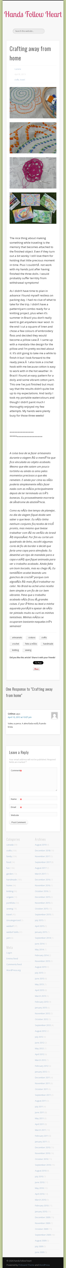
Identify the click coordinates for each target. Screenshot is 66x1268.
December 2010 (42, 1147)
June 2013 (39, 978)
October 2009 (41, 1228)
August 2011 (40, 1100)
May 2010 (39, 1188)
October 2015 (41, 908)
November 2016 (42, 885)
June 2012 (39, 1042)
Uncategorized (13, 920)
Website (15, 815)
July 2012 (39, 1036)
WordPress (44, 1264)
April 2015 (39, 926)
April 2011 (39, 1124)
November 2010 (42, 1153)
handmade (48, 643)
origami (9, 897)
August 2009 (40, 1240)
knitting (15, 650)
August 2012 (40, 1031)
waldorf (9, 926)
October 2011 (41, 1089)
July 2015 (39, 920)
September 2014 (43, 937)
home (9, 885)
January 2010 (41, 1211)
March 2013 (40, 996)
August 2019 (40, 844)
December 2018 (42, 850)
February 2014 (41, 955)
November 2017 (42, 856)
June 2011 (39, 1112)
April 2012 (39, 1054)
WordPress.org (13, 970)
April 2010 (39, 1193)
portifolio (10, 902)
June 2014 (39, 943)
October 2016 (41, 891)
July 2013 (39, 972)
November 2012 (42, 1013)
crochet (15, 643)
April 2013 (39, 990)
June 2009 (39, 1252)
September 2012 (43, 1025)
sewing (28, 650)
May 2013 (39, 984)
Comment (16, 770)
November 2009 (42, 1223)
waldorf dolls (12, 932)
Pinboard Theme (26, 1264)
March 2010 (40, 1199)
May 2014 (39, 949)
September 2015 (43, 914)
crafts (17, 79)
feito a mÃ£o (31, 643)
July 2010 (39, 1176)
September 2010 (43, 1164)
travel (22, 79)
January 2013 (41, 1007)
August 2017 (40, 867)
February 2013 (41, 1001)
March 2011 (40, 1130)
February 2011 (41, 1135)
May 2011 (39, 1118)
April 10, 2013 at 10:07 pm (20, 717)
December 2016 (42, 879)
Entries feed (12, 958)
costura (31, 637)
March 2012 (40, 1060)
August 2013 (40, 966)
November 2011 (42, 1083)
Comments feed (14, 964)
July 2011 (39, 1106)
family (9, 856)
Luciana (18, 69)
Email (16, 807)
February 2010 (41, 1205)
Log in (9, 952)
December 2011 (42, 1077)
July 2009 (39, 1246)
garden (9, 873)
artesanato (17, 637)
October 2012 (41, 1019)
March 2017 (40, 873)
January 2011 (41, 1141)
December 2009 (42, 1217)
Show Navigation (52, 28)
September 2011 (43, 1094)
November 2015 (42, 902)
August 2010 (40, 1170)
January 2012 (41, 1071)
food (8, 862)
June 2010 (39, 1182)
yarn (8, 937)
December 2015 (42, 897)
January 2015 (41, 932)
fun (8, 867)
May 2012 (39, 1048)
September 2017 (43, 862)
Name (16, 799)
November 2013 (42, 961)
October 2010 (41, 1159)
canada (9, 844)
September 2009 (43, 1234)
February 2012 (41, 1065)
